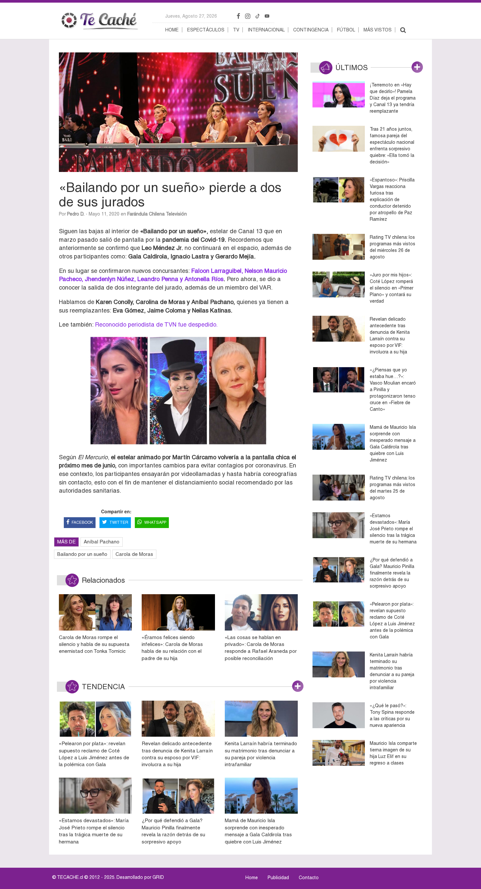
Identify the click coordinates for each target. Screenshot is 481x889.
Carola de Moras (134, 554)
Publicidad (278, 877)
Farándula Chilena (146, 214)
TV (236, 29)
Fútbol (346, 29)
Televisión (176, 214)
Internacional (266, 29)
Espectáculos (205, 29)
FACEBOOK (82, 522)
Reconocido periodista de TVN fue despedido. (156, 324)
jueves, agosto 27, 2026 (191, 16)
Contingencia (311, 29)
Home (172, 29)
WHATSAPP (155, 522)
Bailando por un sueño (82, 554)
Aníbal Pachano (101, 541)
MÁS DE (66, 541)
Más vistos (378, 29)
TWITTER (118, 522)
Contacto (309, 877)
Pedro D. (75, 214)
